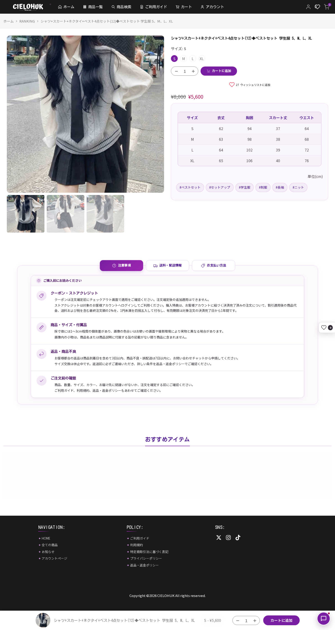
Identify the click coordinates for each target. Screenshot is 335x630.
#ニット (298, 187)
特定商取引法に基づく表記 (149, 551)
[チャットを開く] (323, 618)
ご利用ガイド (63, 390)
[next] (155, 114)
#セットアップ (219, 187)
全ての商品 (50, 545)
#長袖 (280, 187)
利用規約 (83, 390)
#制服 (263, 187)
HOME (46, 538)
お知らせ (48, 551)
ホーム (8, 21)
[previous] (16, 114)
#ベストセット (190, 187)
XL (202, 58)
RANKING (27, 21)
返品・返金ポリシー (107, 390)
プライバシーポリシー (146, 558)
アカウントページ (54, 558)
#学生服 (244, 187)
